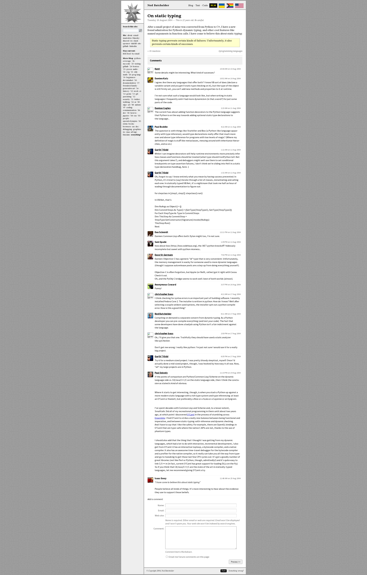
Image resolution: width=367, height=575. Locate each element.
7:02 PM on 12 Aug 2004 (231, 255)
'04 (131, 116)
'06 (138, 110)
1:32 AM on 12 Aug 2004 (231, 172)
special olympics (130, 121)
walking (126, 102)
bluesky (136, 38)
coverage (127, 61)
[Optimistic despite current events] (239, 5)
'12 (134, 97)
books (131, 124)
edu (135, 72)
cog (128, 72)
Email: (161, 510)
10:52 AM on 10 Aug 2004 (230, 78)
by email (135, 54)
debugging (127, 129)
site (139, 44)
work (136, 91)
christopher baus (164, 294)
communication (129, 110)
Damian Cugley (163, 108)
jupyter (126, 116)
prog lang (136, 75)
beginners (130, 77)
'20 (129, 75)
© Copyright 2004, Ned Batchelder (160, 571)
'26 (133, 61)
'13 (133, 94)
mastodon (127, 38)
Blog (190, 5)
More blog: (128, 58)
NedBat (158, 5)
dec (137, 127)
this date (126, 135)
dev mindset (128, 80)
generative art (129, 88)
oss (135, 116)
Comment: (159, 528)
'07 (124, 108)
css (133, 127)
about (129, 35)
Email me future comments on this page (188, 556)
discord (126, 41)
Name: (161, 505)
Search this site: (130, 27)
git (137, 94)
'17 (138, 83)
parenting (127, 97)
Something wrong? (236, 571)
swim (125, 124)
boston (136, 67)
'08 (132, 105)
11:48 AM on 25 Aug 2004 (230, 478)
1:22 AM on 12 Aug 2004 (231, 149)
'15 (131, 91)
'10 (132, 102)
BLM (213, 5)
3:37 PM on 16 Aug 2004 (231, 284)
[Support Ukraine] (222, 5)
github (125, 46)
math (125, 75)
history (126, 91)
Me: (125, 35)
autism (138, 105)
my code (126, 64)
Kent (157, 68)
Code (205, 5)
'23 (124, 69)
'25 (132, 64)
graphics (137, 129)
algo (125, 105)
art (129, 105)
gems (128, 94)
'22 (124, 72)
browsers (127, 127)
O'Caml (190, 414)
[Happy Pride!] (229, 5)
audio (135, 69)
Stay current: (129, 51)
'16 (137, 88)
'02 (139, 121)
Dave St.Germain (164, 254)
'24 (130, 67)
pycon (129, 69)
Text (197, 5)
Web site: (159, 515)
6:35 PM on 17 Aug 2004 (231, 356)
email (135, 35)
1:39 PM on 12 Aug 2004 (231, 242)
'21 (132, 72)
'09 (138, 102)
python (137, 58)
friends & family (130, 86)
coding (129, 108)
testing (138, 64)
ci (140, 91)
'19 (124, 77)
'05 (128, 113)
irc (131, 41)
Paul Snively (161, 372)
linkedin (133, 46)
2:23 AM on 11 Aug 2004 (231, 108)
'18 (135, 80)
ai (135, 102)
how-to (133, 113)
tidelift (134, 44)
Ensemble (160, 418)
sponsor (126, 44)
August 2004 (166, 20)
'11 (132, 99)
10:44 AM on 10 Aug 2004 (230, 69)
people (126, 118)
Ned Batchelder (163, 313)
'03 (139, 116)
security (126, 99)
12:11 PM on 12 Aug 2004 (230, 232)
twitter (137, 99)
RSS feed (127, 54)
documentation (129, 83)
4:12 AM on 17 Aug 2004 (231, 294)
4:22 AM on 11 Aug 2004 (231, 126)
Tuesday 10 (153, 20)
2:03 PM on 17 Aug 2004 (231, 333)
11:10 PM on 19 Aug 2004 (230, 372)
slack (136, 41)
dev (124, 113)
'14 (124, 94)
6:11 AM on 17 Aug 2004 (231, 314)
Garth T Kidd (161, 149)
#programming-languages (230, 51)
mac (128, 132)
